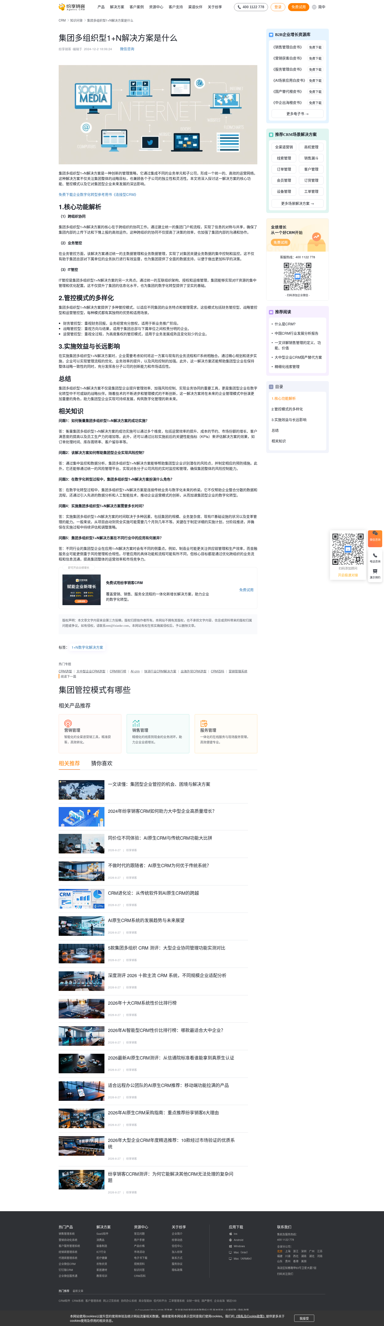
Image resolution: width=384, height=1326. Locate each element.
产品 (101, 6)
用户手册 (139, 1240)
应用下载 (236, 1227)
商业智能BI (145, 1300)
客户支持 (176, 6)
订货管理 (311, 180)
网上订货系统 (111, 1300)
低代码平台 (160, 1300)
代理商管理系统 (68, 1258)
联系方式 (177, 1258)
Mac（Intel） (241, 1252)
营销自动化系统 (68, 1240)
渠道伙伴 (195, 6)
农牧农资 (101, 1264)
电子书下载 (140, 1258)
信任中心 (177, 1246)
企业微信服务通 (68, 1276)
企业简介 (177, 1233)
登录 (278, 6)
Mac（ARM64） (243, 1258)
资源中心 (156, 6)
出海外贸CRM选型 (193, 671)
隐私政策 (177, 1270)
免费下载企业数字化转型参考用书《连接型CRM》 (98, 194)
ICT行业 (101, 1252)
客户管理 (311, 169)
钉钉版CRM (66, 1270)
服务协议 (177, 1264)
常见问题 (139, 1233)
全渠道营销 (284, 146)
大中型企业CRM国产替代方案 (298, 357)
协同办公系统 (129, 1300)
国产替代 (207, 1300)
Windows (239, 1246)
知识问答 (76, 20)
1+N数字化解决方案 (87, 647)
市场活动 (139, 1252)
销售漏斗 (311, 158)
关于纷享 (215, 6)
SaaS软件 (102, 1233)
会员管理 (284, 180)
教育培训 (101, 1276)
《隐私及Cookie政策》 (250, 1316)
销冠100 (231, 1300)
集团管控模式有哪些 (95, 689)
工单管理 (311, 191)
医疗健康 (101, 1258)
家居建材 (101, 1270)
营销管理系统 (238, 671)
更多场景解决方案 (297, 203)
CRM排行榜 (118, 671)
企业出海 (219, 1300)
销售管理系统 (67, 1233)
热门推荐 (64, 1291)
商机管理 (311, 146)
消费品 (100, 1240)
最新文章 (78, 1291)
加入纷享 (177, 1252)
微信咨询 (127, 48)
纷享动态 (177, 1240)
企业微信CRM (67, 1264)
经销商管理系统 (68, 1252)
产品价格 (139, 1246)
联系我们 (284, 1227)
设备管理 (284, 191)
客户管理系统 (93, 1300)
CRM (62, 20)
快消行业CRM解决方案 (160, 671)
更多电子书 (297, 113)
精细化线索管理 (287, 366)
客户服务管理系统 (69, 1246)
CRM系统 (78, 1300)
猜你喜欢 (101, 763)
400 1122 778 (305, 257)
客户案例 (137, 6)
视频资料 (139, 1264)
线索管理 (284, 158)
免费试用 (299, 6)
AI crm (135, 671)
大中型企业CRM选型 (90, 671)
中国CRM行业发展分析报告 (296, 333)
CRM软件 (64, 1300)
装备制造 (101, 1246)
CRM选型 (65, 671)
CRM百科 (217, 671)
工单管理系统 (177, 1300)
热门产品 (66, 1227)
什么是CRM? (285, 323)
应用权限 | (232, 1310)
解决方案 (117, 6)
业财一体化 (193, 1300)
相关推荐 (69, 763)
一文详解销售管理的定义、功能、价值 (298, 345)
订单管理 (284, 169)
